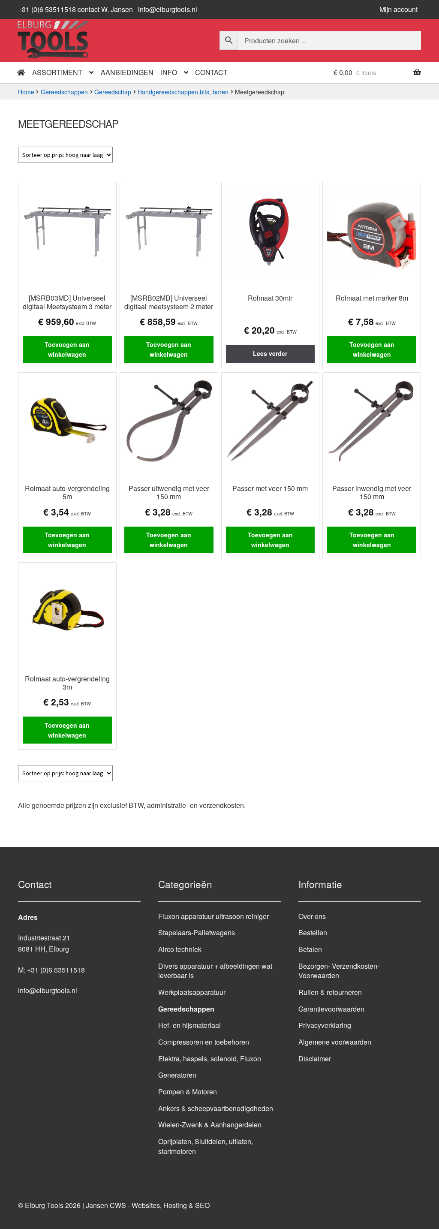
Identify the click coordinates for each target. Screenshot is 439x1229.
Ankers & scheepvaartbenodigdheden (215, 1108)
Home (26, 91)
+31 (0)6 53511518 (56, 970)
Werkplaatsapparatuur (192, 992)
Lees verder (270, 353)
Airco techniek (179, 949)
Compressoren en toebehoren (203, 1042)
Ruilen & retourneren (330, 992)
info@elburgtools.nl (167, 9)
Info (169, 72)
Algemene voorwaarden (334, 1042)
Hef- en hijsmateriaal (189, 1025)
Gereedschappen (64, 91)
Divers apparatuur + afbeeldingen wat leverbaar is (215, 971)
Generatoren (177, 1075)
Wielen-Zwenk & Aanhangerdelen (210, 1125)
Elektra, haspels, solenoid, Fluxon (209, 1058)
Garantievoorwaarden (331, 1009)
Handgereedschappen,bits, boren (183, 91)
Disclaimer (314, 1058)
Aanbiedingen (127, 72)
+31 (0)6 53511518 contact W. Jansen (75, 9)
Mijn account (398, 9)
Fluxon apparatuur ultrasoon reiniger (213, 916)
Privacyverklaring (324, 1025)
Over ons (312, 916)
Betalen (310, 949)
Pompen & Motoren (187, 1091)
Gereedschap (112, 91)
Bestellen (312, 932)
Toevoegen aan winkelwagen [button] (67, 349)
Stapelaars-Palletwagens (196, 932)
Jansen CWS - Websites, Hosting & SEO (148, 1205)
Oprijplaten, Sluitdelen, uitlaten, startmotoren (205, 1146)
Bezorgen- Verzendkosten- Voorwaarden (338, 971)
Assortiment (57, 72)
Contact (211, 72)
